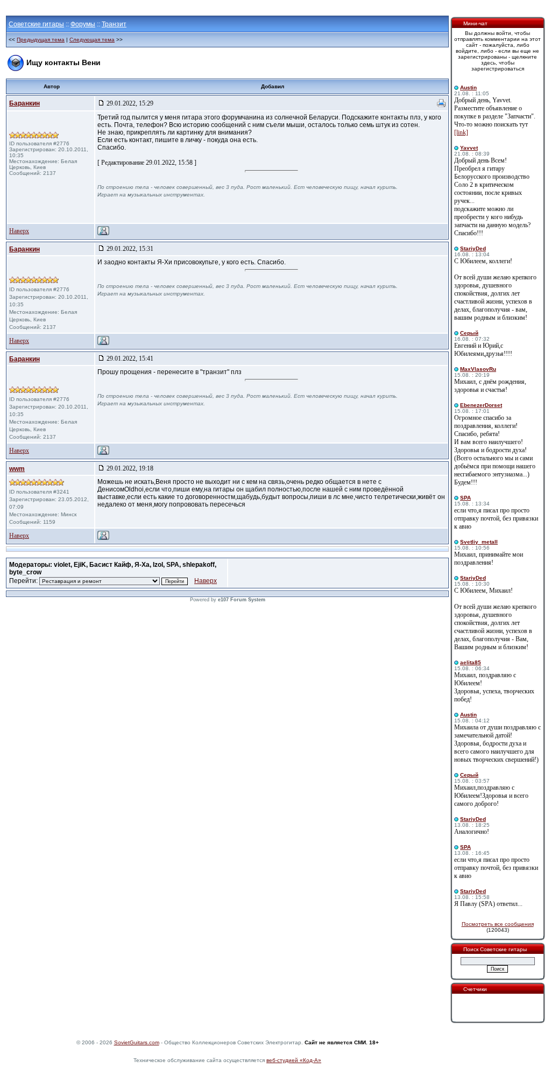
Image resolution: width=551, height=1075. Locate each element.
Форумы (82, 24)
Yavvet (469, 148)
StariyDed (473, 248)
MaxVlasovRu (478, 369)
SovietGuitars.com (136, 1042)
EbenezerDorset (481, 405)
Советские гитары (36, 24)
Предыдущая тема (41, 40)
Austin (468, 87)
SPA (465, 498)
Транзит (114, 24)
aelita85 (470, 662)
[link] (461, 132)
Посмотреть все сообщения (498, 924)
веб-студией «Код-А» (293, 1060)
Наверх (19, 231)
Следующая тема (92, 40)
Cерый (469, 333)
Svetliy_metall (479, 542)
